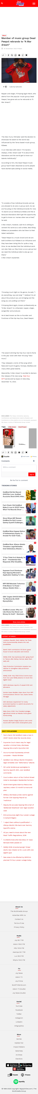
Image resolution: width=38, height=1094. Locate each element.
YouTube (19, 1006)
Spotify (21, 1082)
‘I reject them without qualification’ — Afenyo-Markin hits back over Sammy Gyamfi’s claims (17, 825)
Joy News (19, 973)
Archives (19, 1055)
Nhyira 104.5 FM (19, 960)
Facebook (19, 1010)
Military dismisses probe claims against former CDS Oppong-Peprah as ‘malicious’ (18, 797)
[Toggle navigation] (34, 4)
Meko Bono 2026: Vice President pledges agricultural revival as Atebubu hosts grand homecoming (17, 714)
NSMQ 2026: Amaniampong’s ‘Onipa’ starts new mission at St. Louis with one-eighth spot (18, 850)
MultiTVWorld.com (19, 985)
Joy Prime (19, 981)
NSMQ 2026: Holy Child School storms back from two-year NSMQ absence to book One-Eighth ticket (18, 679)
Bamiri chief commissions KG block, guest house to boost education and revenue (17, 652)
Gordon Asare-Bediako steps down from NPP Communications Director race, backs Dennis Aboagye (18, 695)
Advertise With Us (19, 915)
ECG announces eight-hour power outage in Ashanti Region (19, 816)
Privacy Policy (19, 927)
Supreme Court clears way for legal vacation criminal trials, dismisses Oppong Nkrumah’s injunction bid (16, 745)
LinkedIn (19, 1022)
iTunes (27, 1075)
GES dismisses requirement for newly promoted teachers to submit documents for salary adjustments (18, 705)
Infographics (19, 1026)
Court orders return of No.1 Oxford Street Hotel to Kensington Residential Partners (18, 778)
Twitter (19, 1014)
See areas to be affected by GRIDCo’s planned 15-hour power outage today (17, 858)
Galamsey (19, 1051)
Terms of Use (19, 923)
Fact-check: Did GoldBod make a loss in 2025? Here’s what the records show (18, 736)
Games (19, 1039)
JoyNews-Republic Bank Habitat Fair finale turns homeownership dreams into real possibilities (17, 643)
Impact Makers (19, 1047)
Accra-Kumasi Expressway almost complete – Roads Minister (16, 754)
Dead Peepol (22, 427)
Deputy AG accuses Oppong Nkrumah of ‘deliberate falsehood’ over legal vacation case (18, 808)
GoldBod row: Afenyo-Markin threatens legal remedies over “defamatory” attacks (18, 761)
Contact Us (19, 919)
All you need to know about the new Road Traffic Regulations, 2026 (17, 834)
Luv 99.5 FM (19, 956)
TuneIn (15, 1075)
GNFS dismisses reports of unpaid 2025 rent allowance (17, 687)
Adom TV (19, 977)
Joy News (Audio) (19, 993)
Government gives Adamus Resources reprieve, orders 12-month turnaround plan (17, 787)
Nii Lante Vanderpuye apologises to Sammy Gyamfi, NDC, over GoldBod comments (16, 770)
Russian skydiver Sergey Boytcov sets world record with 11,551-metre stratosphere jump (17, 723)
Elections (19, 1059)
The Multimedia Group (19, 911)
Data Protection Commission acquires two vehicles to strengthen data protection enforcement (17, 669)
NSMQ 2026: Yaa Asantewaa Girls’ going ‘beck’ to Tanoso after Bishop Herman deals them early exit (18, 660)
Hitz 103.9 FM (19, 948)
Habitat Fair (19, 1043)
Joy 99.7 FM (19, 940)
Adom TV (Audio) (19, 989)
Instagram (19, 1018)
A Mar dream (12, 427)
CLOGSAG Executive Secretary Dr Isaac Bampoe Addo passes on (18, 841)
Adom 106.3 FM (19, 944)
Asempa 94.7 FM (19, 952)
